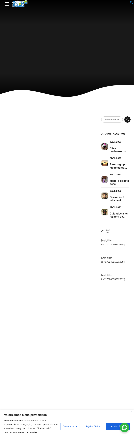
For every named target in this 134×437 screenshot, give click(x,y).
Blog (65, 125)
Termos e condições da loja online (82, 382)
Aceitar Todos (118, 426)
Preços (70, 405)
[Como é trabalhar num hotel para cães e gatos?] (31, 153)
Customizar (69, 426)
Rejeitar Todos (92, 426)
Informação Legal (75, 377)
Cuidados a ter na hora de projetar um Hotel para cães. (119, 215)
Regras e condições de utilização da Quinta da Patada (92, 386)
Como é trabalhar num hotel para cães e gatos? (76, 148)
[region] (67, 423)
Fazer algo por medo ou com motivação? (118, 166)
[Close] (132, 411)
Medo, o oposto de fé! (119, 182)
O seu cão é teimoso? (117, 199)
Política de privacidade (77, 391)
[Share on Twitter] (70, 180)
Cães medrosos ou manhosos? (118, 150)
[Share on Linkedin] (76, 180)
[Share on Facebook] (64, 180)
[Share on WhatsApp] (82, 180)
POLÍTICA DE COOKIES (78, 396)
